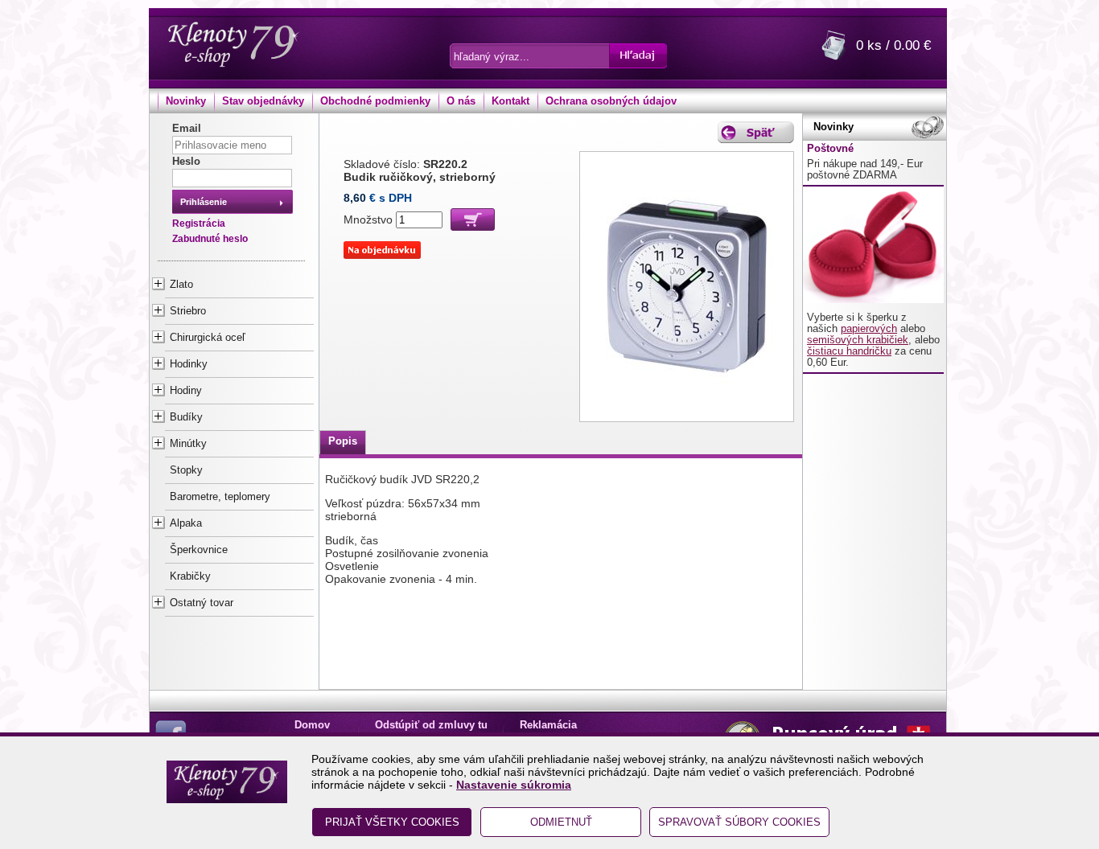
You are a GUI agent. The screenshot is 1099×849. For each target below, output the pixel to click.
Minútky (188, 443)
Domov (312, 725)
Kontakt (510, 101)
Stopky (186, 470)
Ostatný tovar (201, 603)
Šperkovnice (199, 550)
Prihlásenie (203, 202)
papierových (869, 328)
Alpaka (186, 523)
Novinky (186, 101)
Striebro (188, 311)
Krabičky (190, 576)
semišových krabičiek (857, 340)
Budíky (186, 417)
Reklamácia (548, 725)
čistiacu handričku (849, 351)
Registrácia (198, 223)
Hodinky (189, 364)
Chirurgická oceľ (207, 337)
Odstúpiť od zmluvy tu (431, 725)
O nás (461, 101)
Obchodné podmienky (375, 101)
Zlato (181, 284)
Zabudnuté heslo (210, 238)
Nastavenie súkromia (513, 784)
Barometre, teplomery (220, 496)
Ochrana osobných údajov (611, 101)
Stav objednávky (263, 101)
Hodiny (186, 390)
